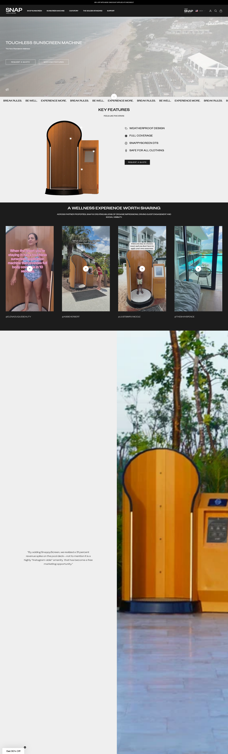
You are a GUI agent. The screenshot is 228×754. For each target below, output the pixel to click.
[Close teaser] (25, 747)
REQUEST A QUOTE (137, 162)
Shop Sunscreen (34, 11)
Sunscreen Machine (55, 11)
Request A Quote (20, 62)
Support (110, 11)
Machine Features (54, 62)
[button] (13, 751)
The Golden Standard (92, 11)
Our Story (73, 11)
